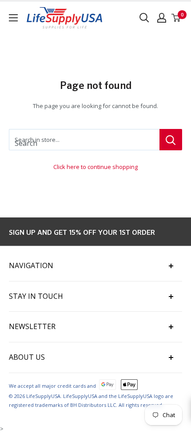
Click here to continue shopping (95, 167)
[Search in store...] (170, 139)
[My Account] (161, 18)
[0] (176, 17)
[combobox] (84, 139)
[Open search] (144, 18)
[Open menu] (13, 17)
